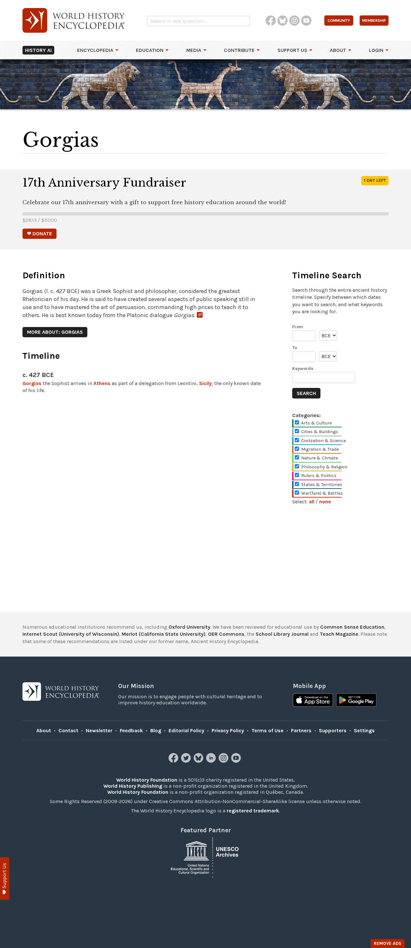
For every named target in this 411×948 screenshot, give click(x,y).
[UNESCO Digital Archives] (205, 857)
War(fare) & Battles (322, 493)
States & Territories (321, 484)
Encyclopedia (95, 50)
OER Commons (226, 634)
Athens (101, 383)
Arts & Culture (316, 423)
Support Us (292, 50)
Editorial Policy (186, 730)
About (338, 50)
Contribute (239, 50)
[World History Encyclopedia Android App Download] (356, 700)
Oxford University (189, 627)
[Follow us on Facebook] (174, 761)
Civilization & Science (323, 440)
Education (149, 50)
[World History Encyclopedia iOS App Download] (313, 700)
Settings (364, 730)
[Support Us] (4, 878)
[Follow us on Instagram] (224, 761)
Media (193, 50)
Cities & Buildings (319, 431)
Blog (155, 730)
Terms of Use (267, 730)
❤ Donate (39, 234)
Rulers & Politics (319, 475)
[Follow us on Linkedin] (211, 761)
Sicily (205, 383)
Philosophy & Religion (324, 467)
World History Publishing (132, 786)
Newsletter (99, 730)
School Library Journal (282, 634)
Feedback (131, 730)
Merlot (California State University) (164, 634)
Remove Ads (387, 943)
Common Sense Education (352, 627)
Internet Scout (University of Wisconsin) (70, 634)
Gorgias (31, 383)
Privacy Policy (228, 730)
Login (376, 50)
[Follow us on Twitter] (186, 761)
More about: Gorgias (55, 332)
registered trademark (253, 811)
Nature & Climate (319, 458)
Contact (68, 730)
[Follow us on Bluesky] (199, 761)
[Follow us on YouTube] (236, 761)
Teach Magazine (339, 634)
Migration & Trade (320, 449)
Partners (301, 730)
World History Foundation (146, 780)
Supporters (332, 730)
